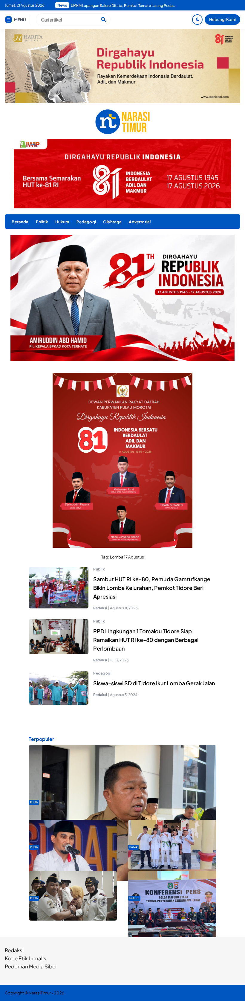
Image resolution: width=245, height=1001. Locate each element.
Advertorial (140, 221)
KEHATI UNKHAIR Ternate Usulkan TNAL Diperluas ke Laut (118, 5)
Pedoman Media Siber (31, 966)
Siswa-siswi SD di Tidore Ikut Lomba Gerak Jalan (154, 683)
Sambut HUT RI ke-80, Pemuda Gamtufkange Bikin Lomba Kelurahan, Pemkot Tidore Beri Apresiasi (151, 588)
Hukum (62, 221)
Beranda (20, 221)
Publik (99, 569)
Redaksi (14, 950)
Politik (42, 221)
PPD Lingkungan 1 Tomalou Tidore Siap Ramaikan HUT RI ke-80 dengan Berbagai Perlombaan (145, 640)
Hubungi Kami (222, 19)
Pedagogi (86, 221)
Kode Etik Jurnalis (25, 958)
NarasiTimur (40, 992)
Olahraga (112, 221)
